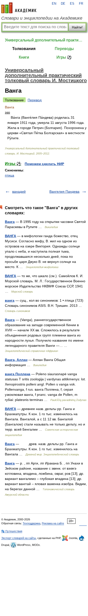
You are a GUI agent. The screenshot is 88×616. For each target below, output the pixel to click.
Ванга (10, 222)
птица (9, 175)
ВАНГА (10, 236)
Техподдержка (31, 523)
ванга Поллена (17, 374)
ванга (9, 300)
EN (54, 3)
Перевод (35, 100)
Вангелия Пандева (64, 191)
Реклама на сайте (53, 523)
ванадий (19, 191)
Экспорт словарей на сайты (18, 538)
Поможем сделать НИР (44, 164)
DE (63, 3)
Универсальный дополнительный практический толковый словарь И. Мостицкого (44, 40)
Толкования (23, 49)
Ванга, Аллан (16, 360)
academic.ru (18, 7)
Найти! (77, 27)
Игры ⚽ (64, 57)
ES (72, 3)
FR (81, 3)
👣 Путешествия (11, 531)
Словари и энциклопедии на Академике (41, 18)
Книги (24, 57)
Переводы (64, 49)
